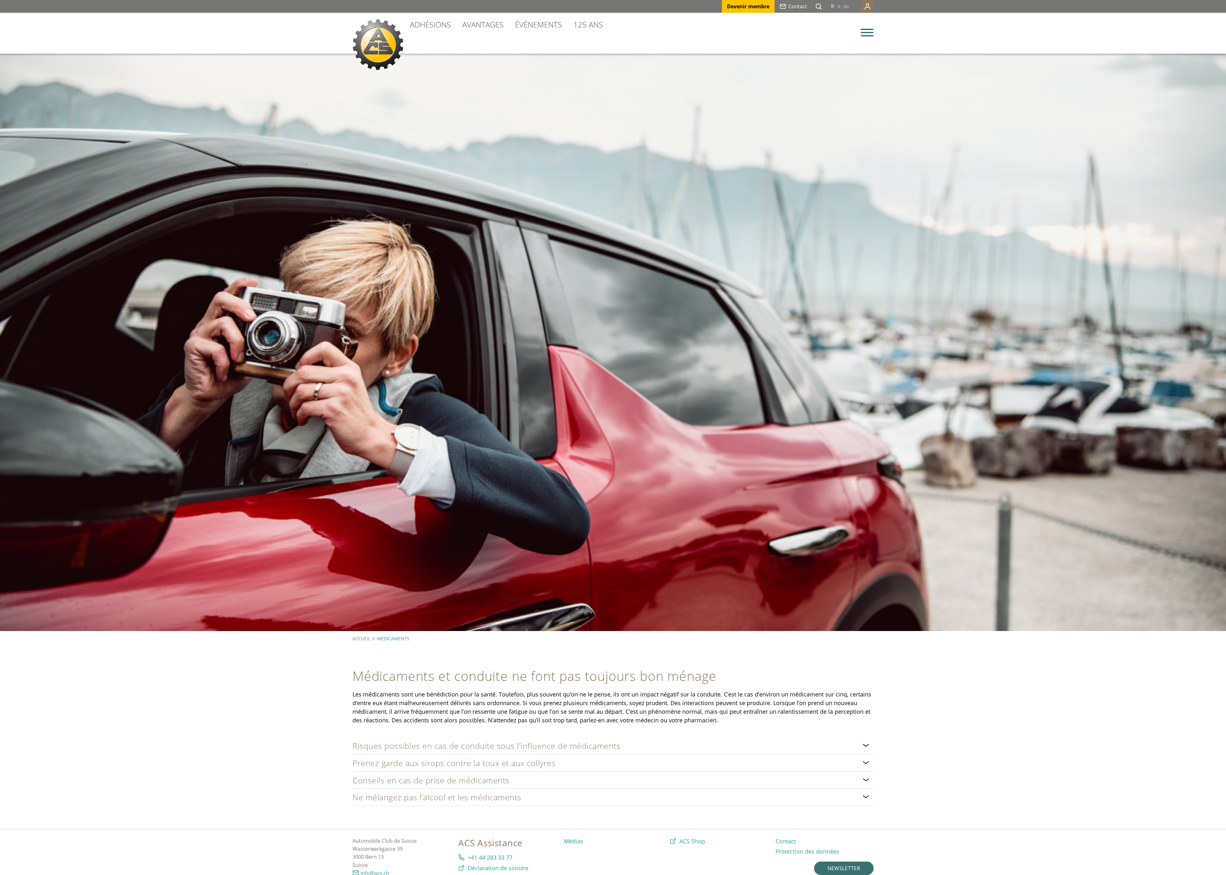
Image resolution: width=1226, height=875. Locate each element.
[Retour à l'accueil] (378, 44)
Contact (797, 6)
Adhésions (430, 24)
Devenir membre (748, 6)
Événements (538, 24)
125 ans (588, 24)
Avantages (482, 24)
